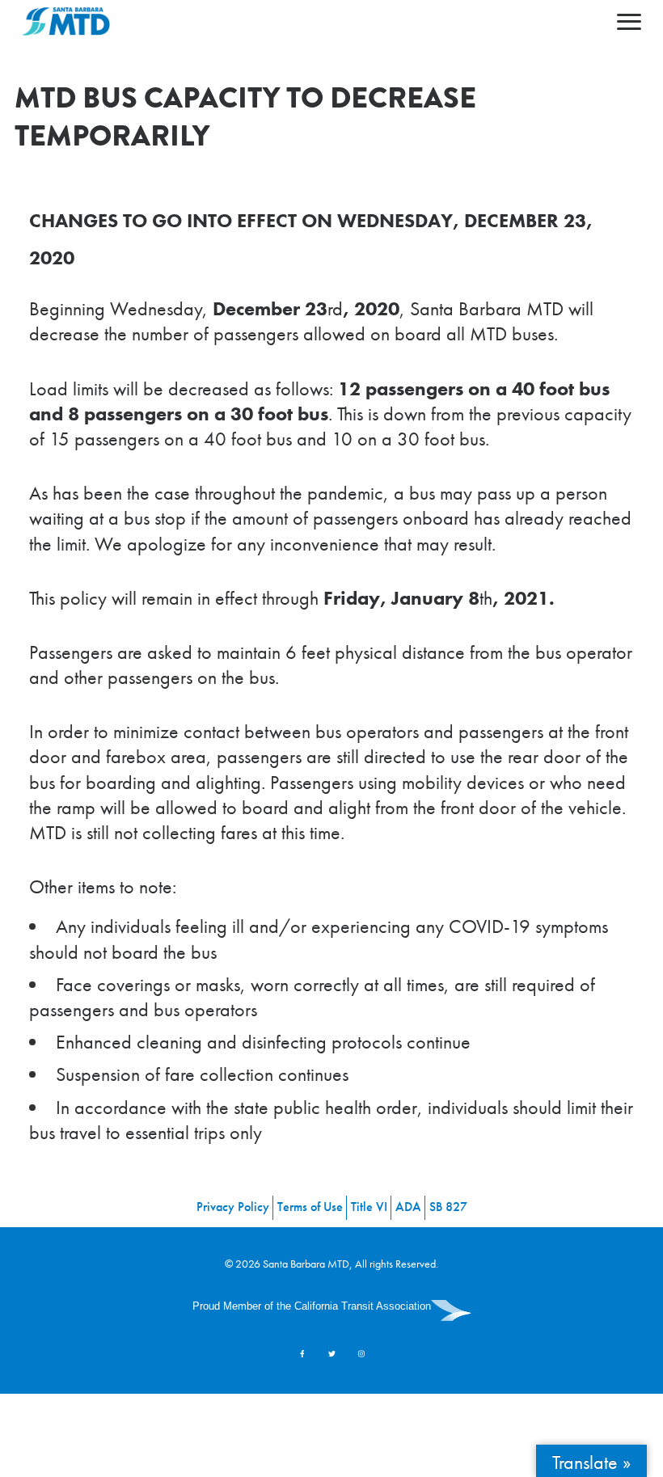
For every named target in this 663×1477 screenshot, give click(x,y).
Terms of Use (310, 1206)
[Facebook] (302, 1353)
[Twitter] (332, 1353)
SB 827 (448, 1206)
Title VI (369, 1206)
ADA (408, 1206)
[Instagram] (361, 1353)
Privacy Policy (232, 1206)
